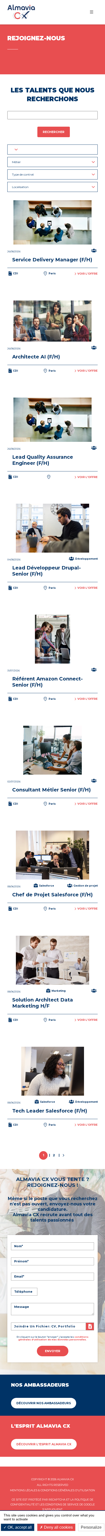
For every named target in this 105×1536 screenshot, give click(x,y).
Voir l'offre (87, 273)
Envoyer (52, 1351)
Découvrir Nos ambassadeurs (43, 1403)
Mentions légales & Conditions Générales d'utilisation (52, 1490)
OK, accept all (19, 1527)
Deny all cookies (58, 1527)
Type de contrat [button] (23, 174)
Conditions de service (62, 1504)
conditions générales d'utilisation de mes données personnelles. (53, 1338)
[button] (52, 150)
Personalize (91, 1527)
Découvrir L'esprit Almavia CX (43, 1444)
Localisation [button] (20, 187)
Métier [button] (16, 162)
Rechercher (53, 132)
